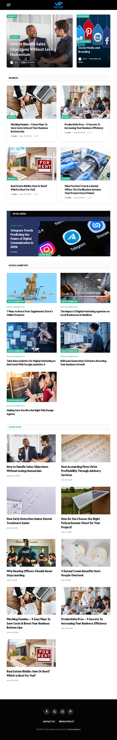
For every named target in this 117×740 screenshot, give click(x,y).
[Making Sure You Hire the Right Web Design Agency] (32, 387)
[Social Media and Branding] (93, 41)
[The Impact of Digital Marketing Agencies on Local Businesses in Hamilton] (85, 288)
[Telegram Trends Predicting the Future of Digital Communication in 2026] (74, 238)
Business (12, 16)
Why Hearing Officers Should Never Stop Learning (30, 573)
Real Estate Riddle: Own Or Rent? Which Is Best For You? (29, 187)
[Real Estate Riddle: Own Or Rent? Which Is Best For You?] (31, 163)
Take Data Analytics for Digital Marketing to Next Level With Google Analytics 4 (31, 362)
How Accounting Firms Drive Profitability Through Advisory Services (81, 471)
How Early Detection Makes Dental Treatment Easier (29, 521)
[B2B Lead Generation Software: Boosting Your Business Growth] (85, 337)
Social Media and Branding (89, 50)
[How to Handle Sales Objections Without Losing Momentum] (40, 41)
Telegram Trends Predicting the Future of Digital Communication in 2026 (22, 238)
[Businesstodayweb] (58, 5)
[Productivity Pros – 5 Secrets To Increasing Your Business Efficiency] (85, 102)
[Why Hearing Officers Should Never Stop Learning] (31, 553)
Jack (16, 62)
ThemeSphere (74, 729)
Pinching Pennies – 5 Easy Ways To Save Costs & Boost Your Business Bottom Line (29, 128)
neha (69, 197)
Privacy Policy (66, 721)
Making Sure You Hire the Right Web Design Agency (30, 412)
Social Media (83, 16)
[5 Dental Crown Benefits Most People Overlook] (85, 553)
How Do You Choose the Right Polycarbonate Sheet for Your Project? (80, 523)
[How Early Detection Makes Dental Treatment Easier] (31, 500)
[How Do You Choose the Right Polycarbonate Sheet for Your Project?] (85, 500)
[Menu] (9, 5)
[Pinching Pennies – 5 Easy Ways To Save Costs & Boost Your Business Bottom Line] (31, 102)
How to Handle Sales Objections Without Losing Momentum (33, 49)
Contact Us (49, 721)
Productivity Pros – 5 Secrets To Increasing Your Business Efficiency (84, 126)
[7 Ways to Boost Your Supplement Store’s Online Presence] (32, 288)
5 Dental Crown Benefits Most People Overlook (80, 573)
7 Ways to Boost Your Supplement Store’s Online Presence (30, 313)
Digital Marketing (16, 301)
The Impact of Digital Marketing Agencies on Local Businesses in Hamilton (85, 313)
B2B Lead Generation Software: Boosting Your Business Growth (83, 362)
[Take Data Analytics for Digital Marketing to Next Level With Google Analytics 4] (32, 337)
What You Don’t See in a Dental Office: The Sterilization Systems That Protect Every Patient (83, 189)
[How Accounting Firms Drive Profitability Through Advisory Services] (85, 448)
